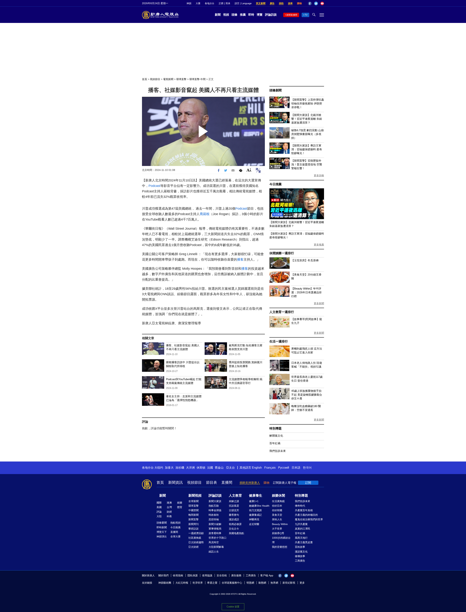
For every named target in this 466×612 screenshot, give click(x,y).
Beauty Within (280, 524)
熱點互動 (214, 505)
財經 (169, 511)
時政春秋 (214, 514)
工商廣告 (300, 560)
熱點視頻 (175, 522)
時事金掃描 (215, 510)
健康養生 (255, 495)
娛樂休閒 (278, 495)
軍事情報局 (215, 528)
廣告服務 (236, 575)
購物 (299, 3)
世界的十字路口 (217, 537)
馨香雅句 (234, 514)
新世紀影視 (289, 582)
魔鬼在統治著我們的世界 (309, 519)
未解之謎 (234, 501)
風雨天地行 (301, 537)
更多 (302, 582)
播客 (240, 259)
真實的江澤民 (302, 528)
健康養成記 (255, 514)
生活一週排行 (278, 341)
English (257, 467)
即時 (251, 14)
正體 (221, 3)
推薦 (243, 14)
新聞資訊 (175, 482)
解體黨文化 (276, 435)
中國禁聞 (193, 510)
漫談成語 (234, 519)
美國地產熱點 (236, 533)
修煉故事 (300, 556)
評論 (159, 511)
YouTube (322, 3)
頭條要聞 (162, 522)
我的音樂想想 (279, 546)
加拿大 (169, 467)
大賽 (198, 3)
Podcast (154, 186)
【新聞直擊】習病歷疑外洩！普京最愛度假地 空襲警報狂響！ (306, 164)
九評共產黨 (301, 524)
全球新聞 (193, 501)
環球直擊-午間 (197, 79)
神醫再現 (254, 519)
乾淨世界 (198, 582)
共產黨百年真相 (304, 510)
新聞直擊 (193, 519)
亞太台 (230, 467)
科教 (169, 516)
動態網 (262, 582)
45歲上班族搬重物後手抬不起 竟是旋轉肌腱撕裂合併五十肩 (306, 394)
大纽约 (158, 467)
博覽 (259, 14)
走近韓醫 (254, 524)
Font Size (249, 169)
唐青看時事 (215, 533)
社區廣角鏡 (194, 537)
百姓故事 (300, 546)
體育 (179, 507)
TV (306, 15)
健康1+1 (253, 501)
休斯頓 (201, 467)
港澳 (169, 502)
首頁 (144, 79)
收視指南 (178, 575)
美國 (159, 507)
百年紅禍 (274, 443)
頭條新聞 (275, 90)
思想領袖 (214, 519)
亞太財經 (193, 546)
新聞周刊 (193, 524)
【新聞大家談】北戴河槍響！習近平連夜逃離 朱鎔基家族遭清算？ (306, 118)
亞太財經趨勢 (196, 542)
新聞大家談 (215, 501)
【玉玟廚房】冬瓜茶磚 (305, 260)
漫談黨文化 (301, 551)
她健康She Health (259, 505)
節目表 (211, 482)
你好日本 (277, 505)
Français (270, 467)
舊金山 (219, 467)
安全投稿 (222, 575)
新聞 (218, 14)
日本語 (296, 467)
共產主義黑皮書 (304, 542)
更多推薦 (319, 244)
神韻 (189, 3)
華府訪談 (193, 528)
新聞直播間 (291, 15)
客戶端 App (266, 575)
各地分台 (209, 3)
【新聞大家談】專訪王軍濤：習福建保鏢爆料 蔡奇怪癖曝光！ (306, 149)
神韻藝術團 (164, 582)
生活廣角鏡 (278, 501)
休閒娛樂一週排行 (281, 253)
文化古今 (234, 528)
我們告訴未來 (277, 450)
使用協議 (207, 575)
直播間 (226, 482)
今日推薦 (275, 184)
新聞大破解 (215, 524)
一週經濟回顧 (196, 533)
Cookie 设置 (233, 606)
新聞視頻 (195, 495)
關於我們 (163, 575)
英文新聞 (260, 3)
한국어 (307, 467)
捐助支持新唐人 (250, 482)
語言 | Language (243, 3)
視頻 (226, 14)
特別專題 (275, 428)
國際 (159, 502)
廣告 (272, 3)
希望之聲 (212, 582)
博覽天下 (162, 531)
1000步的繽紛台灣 (281, 540)
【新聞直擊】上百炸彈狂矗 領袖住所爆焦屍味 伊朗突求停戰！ (307, 103)
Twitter (316, 3)
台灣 (169, 507)
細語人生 (214, 551)
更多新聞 (319, 303)
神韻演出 (162, 536)
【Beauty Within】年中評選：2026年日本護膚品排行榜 (306, 292)
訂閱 (308, 482)
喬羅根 (205, 214)
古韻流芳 (234, 510)
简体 (228, 3)
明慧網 (250, 582)
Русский (283, 467)
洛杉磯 (179, 467)
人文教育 (235, 495)
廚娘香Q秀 (278, 533)
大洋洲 (190, 467)
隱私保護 (192, 575)
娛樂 (179, 502)
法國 (210, 467)
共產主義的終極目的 (306, 514)
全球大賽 (175, 536)
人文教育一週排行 (281, 312)
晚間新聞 (193, 514)
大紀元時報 (181, 582)
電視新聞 (168, 79)
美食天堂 (277, 514)
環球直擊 (181, 79)
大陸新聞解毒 (216, 546)
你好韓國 (277, 510)
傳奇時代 (300, 505)
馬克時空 (214, 542)
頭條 (234, 14)
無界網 (274, 582)
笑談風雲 (234, 505)
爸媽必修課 (235, 524)
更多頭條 (319, 175)
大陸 (159, 516)
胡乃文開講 (255, 510)
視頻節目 (155, 79)
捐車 (290, 3)
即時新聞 (162, 527)
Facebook (310, 3)
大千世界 (277, 528)
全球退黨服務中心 (232, 582)
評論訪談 (271, 14)
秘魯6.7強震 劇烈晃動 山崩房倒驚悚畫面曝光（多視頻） (307, 134)
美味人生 (277, 519)
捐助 (281, 3)
